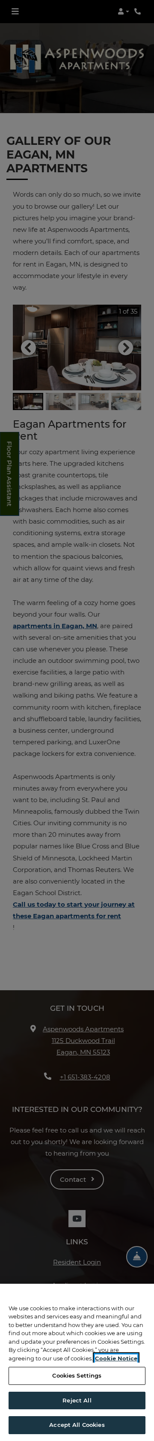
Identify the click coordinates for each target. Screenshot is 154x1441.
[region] (77, 1362)
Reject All (76, 1400)
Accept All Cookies (76, 1424)
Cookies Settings (76, 1375)
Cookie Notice (116, 1358)
